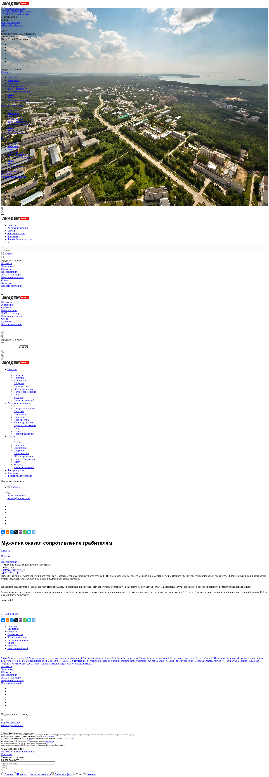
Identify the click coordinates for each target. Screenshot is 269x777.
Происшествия (15, 86)
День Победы (203, 658)
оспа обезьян (158, 661)
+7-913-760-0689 (48, 736)
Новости (6, 72)
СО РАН (221, 661)
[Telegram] (8, 185)
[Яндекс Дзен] (8, 199)
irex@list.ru (50, 741)
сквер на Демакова (194, 661)
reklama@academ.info (12, 25)
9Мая (4, 658)
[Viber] (8, 190)
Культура (12, 97)
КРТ (9, 661)
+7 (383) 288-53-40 (15, 14)
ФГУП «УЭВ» (18, 663)
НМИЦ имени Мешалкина (88, 661)
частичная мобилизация (53, 663)
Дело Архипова (124, 658)
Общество (12, 83)
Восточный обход (91, 658)
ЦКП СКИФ (33, 663)
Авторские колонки (12, 105)
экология (71, 663)
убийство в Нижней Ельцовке (243, 661)
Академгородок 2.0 (17, 658)
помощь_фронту (174, 661)
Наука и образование (18, 91)
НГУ (70, 661)
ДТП (213, 658)
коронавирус (256, 658)
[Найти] (4, 767)
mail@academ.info (10, 22)
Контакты (6, 174)
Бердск (62, 658)
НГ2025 (64, 661)
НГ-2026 (54, 661)
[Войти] (2, 209)
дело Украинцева (143, 658)
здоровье (221, 658)
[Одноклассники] (8, 187)
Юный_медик (84, 663)
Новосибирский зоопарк (116, 661)
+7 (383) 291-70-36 (15, 8)
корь (3, 661)
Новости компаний (17, 100)
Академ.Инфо (10, 573)
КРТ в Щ (16, 661)
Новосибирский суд (140, 661)
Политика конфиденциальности (18, 751)
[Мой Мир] (12, 532)
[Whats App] (8, 196)
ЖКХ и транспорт (17, 88)
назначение (43, 661)
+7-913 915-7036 (68, 738)
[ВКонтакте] (8, 182)
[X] (16, 532)
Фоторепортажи (10, 171)
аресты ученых (50, 658)
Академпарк (35, 658)
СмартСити (210, 661)
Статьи (5, 138)
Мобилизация (29, 661)
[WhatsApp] (25, 532)
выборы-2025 (109, 658)
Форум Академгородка (14, 177)
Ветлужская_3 (74, 658)
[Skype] (29, 532)
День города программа (182, 658)
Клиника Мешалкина (238, 658)
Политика (12, 77)
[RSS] (2, 535)
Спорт (10, 94)
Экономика (13, 80)
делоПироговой (161, 658)
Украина (5, 663)
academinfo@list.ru (27, 740)
